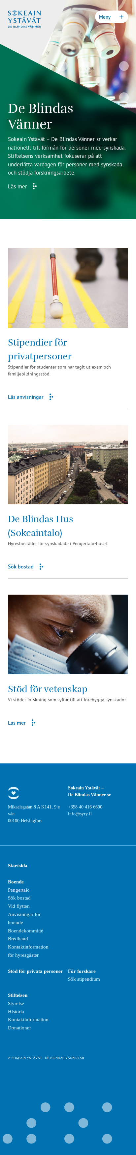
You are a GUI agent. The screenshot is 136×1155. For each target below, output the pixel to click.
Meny (105, 17)
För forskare (82, 971)
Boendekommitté (25, 930)
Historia (16, 1011)
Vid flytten (19, 906)
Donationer (19, 1027)
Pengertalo (19, 890)
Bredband (18, 938)
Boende (16, 881)
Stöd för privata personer (35, 971)
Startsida (17, 865)
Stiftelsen (17, 995)
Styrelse (16, 1003)
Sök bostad (19, 898)
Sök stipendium (84, 979)
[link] (68, 328)
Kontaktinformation (28, 1019)
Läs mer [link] (17, 186)
